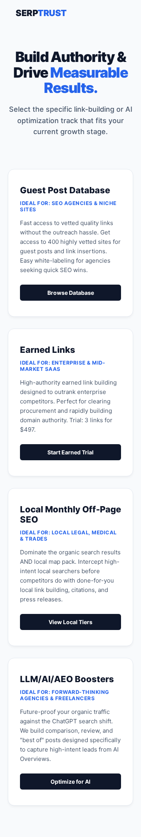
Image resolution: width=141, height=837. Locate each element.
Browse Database (70, 292)
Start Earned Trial (70, 452)
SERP (41, 13)
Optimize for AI (70, 781)
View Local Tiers (70, 622)
